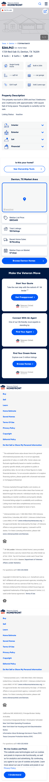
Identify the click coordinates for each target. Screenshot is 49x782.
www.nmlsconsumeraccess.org (30, 521)
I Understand (14, 775)
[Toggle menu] (46, 4)
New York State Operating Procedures (17, 723)
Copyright (7, 434)
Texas (4, 43)
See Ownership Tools (24, 169)
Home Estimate (9, 411)
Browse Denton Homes (24, 261)
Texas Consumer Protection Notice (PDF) (18, 736)
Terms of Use (30, 594)
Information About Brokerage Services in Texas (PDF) (22, 733)
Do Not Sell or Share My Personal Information (22, 445)
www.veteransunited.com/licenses (15, 534)
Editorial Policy (9, 439)
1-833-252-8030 (22, 570)
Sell (4, 400)
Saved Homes (9, 417)
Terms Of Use (8, 422)
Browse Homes (24, 364)
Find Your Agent (24, 332)
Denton (11, 43)
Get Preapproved (24, 297)
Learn (5, 405)
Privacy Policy (9, 428)
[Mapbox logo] (8, 209)
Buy (4, 394)
